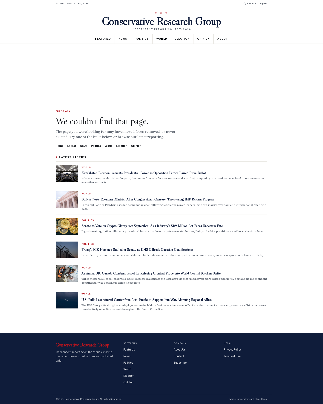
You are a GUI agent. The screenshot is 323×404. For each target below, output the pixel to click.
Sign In (263, 3)
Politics (142, 38)
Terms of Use (232, 356)
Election (182, 38)
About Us (180, 349)
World (161, 38)
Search (252, 3)
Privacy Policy (233, 349)
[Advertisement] (161, 72)
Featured (103, 38)
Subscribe (180, 362)
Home (60, 145)
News (123, 38)
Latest (71, 145)
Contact (179, 356)
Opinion (203, 38)
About (222, 38)
